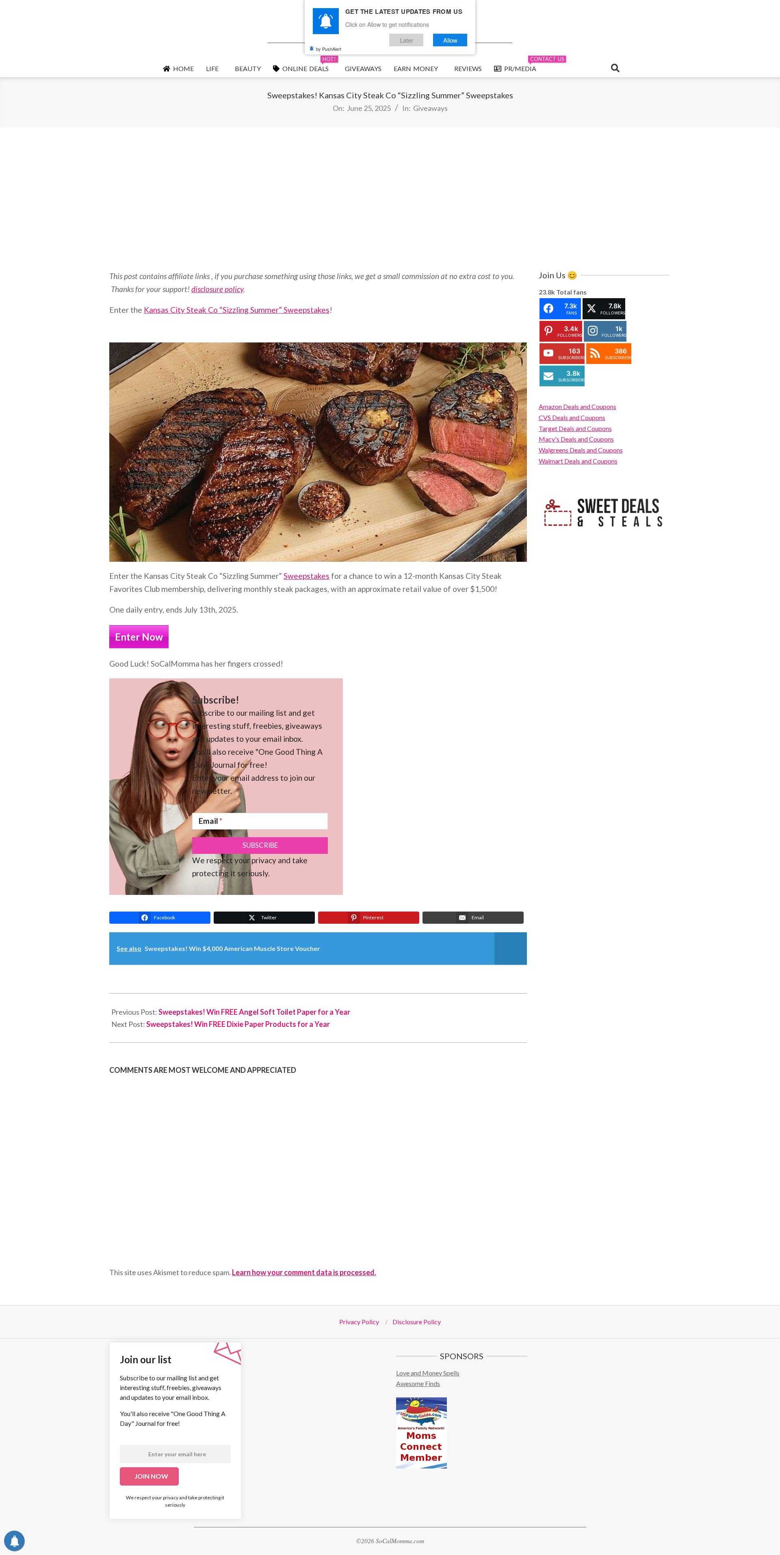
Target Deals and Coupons (575, 428)
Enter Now (139, 637)
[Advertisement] (390, 199)
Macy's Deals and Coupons (576, 439)
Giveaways (430, 108)
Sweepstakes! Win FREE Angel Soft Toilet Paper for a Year (254, 1011)
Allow (450, 40)
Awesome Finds (418, 1383)
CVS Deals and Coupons (572, 417)
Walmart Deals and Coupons (578, 461)
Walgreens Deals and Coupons (581, 450)
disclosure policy (217, 289)
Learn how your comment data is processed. (304, 1272)
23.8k (547, 292)
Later (406, 40)
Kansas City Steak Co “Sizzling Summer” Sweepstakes (236, 309)
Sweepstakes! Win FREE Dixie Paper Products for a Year (238, 1024)
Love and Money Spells (427, 1373)
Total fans (571, 292)
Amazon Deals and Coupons (577, 406)
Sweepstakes (306, 575)
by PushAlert (328, 48)
